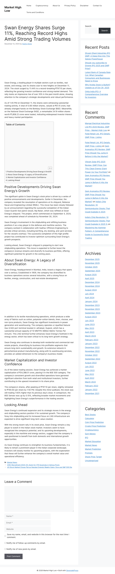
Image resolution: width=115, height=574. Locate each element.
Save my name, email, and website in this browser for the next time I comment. (38, 535)
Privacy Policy (70, 6)
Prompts (89, 453)
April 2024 (89, 298)
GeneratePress (72, 570)
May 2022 (89, 374)
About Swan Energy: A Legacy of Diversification (27, 174)
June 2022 (90, 370)
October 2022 (91, 355)
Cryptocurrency (42, 6)
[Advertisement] (39, 64)
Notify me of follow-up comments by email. (26, 543)
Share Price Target (93, 457)
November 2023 (92, 309)
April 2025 (89, 278)
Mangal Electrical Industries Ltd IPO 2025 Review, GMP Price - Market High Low (97, 126)
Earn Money (90, 434)
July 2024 (89, 294)
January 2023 (91, 344)
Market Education (93, 441)
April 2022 (89, 378)
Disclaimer (84, 6)
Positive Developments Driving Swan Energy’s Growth (29, 172)
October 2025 (91, 267)
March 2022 (90, 382)
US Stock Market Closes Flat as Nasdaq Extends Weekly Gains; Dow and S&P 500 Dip (39, 467)
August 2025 (91, 275)
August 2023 (91, 317)
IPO (86, 438)
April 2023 (89, 332)
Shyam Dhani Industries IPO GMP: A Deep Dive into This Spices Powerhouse (97, 56)
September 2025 (92, 271)
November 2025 (92, 263)
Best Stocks (90, 415)
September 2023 (92, 313)
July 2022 (89, 366)
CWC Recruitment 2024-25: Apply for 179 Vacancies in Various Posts (33, 465)
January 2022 (91, 389)
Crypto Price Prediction (95, 426)
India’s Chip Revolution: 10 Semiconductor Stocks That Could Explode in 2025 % (97, 220)
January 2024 (91, 301)
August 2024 (91, 290)
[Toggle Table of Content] (48, 168)
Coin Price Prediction (94, 422)
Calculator (89, 418)
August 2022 (91, 363)
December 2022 (92, 347)
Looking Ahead (14, 180)
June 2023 (90, 324)
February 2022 (91, 386)
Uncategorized (91, 460)
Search (88, 26)
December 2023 (92, 305)
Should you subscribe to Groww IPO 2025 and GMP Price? (97, 66)
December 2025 (92, 259)
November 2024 (92, 286)
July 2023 (89, 321)
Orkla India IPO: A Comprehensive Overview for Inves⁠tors (96, 94)
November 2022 (92, 351)
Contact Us (97, 6)
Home (29, 6)
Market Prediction (93, 449)
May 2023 (89, 328)
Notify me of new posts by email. (21, 549)
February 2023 (91, 340)
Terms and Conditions (35, 12)
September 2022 (92, 359)
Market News (12, 462)
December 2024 (92, 282)
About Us (56, 6)
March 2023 (90, 336)
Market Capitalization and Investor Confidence (27, 177)
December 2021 (92, 393)
